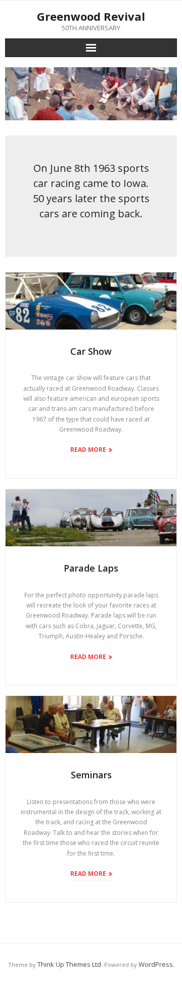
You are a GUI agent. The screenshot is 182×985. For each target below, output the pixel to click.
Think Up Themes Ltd (69, 964)
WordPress (156, 964)
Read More (88, 449)
